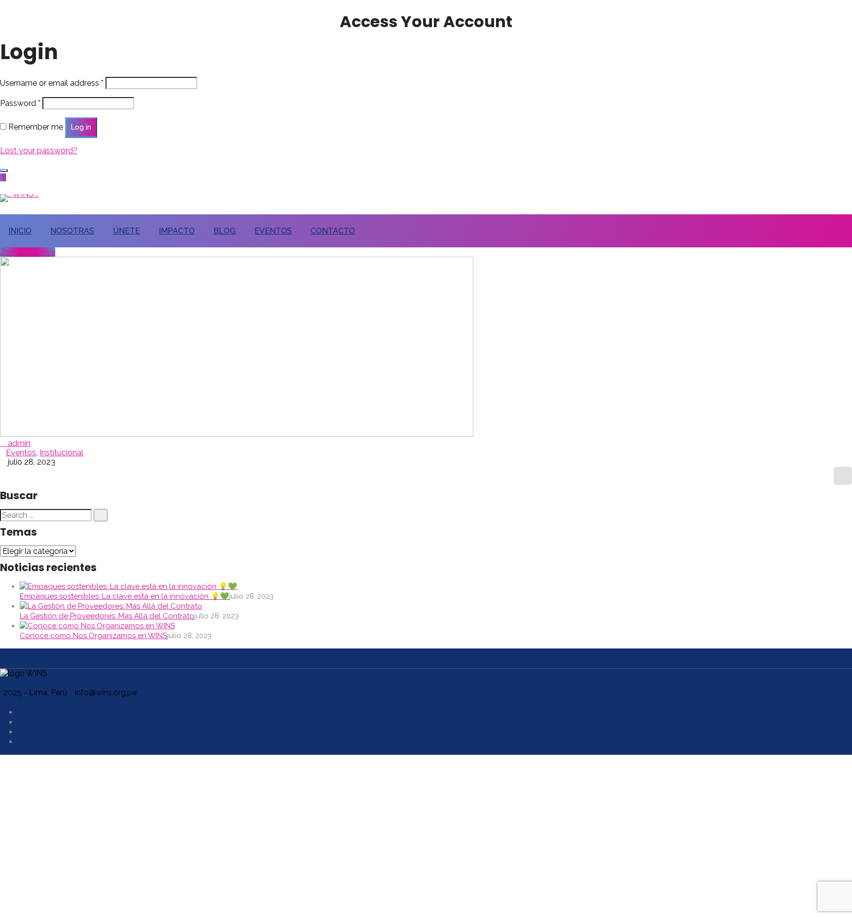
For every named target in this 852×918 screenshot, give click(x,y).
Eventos (21, 452)
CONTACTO (333, 231)
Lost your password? (38, 150)
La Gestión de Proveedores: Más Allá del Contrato (107, 616)
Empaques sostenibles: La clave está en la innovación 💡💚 (124, 596)
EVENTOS (273, 231)
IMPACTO (177, 231)
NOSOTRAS (72, 231)
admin (18, 443)
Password (20, 103)
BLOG (224, 231)
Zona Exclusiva (27, 252)
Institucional (61, 452)
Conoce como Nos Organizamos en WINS (93, 635)
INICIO (20, 231)
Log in (81, 127)
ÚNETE (126, 231)
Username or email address (52, 83)
